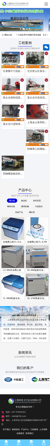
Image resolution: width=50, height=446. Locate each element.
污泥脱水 (39, 206)
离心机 (12, 200)
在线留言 (20, 433)
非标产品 (19, 212)
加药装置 (37, 200)
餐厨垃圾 (11, 206)
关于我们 (7, 429)
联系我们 (29, 433)
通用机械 (25, 206)
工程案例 (25, 43)
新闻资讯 (25, 352)
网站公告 (8, 35)
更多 (45, 35)
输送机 (24, 200)
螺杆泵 (32, 212)
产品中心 (25, 190)
